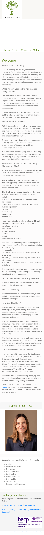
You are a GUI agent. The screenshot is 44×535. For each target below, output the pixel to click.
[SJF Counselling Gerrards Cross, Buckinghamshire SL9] (12, 9)
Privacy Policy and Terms (12, 505)
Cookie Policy (29, 505)
